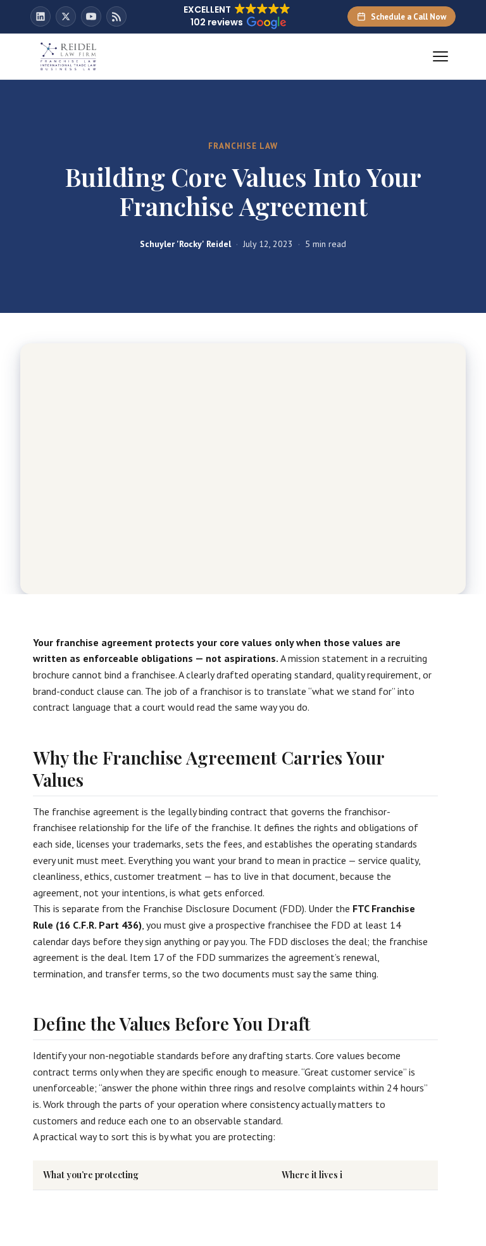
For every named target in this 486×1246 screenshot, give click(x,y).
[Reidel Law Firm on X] (66, 16)
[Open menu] (440, 56)
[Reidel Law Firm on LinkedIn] (40, 16)
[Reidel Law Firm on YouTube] (91, 16)
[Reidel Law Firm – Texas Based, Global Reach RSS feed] (116, 16)
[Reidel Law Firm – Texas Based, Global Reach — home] (68, 56)
